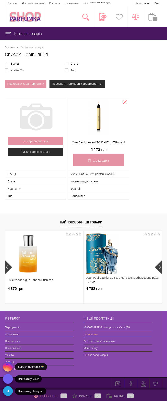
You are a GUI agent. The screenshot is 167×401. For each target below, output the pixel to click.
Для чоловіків (13, 348)
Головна (12, 3)
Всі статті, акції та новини (99, 341)
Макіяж (9, 355)
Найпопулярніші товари (81, 222)
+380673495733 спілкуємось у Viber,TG (107, 327)
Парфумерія (12, 327)
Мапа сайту (91, 348)
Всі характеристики (35, 141)
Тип (73, 70)
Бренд (15, 63)
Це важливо (72, 3)
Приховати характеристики (25, 84)
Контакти (54, 3)
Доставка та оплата (33, 3)
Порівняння (52, 396)
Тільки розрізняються (35, 152)
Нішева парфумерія (96, 355)
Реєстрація (142, 3)
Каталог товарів (27, 33)
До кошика (101, 160)
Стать (74, 63)
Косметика (12, 334)
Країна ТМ (17, 70)
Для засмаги (12, 341)
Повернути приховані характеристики (77, 84)
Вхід (156, 3)
